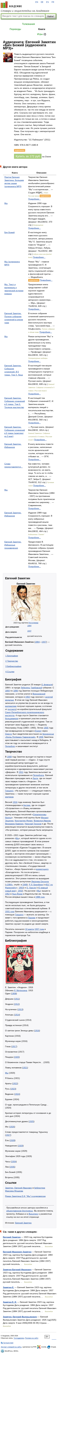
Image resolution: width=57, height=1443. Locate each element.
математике (11, 706)
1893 (7, 691)
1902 (27, 697)
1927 (8, 1135)
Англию (26, 805)
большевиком (11, 718)
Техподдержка (19, 1338)
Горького (9, 790)
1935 (12, 1167)
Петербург (10, 746)
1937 (29, 631)
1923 (13, 1089)
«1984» (9, 884)
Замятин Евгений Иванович (17, 1269)
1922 (15, 1083)
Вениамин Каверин (14, 824)
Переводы (15, 29)
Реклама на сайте (31, 1338)
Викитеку (33, 1214)
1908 (9, 757)
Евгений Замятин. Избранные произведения (12, 545)
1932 (20, 891)
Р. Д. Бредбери (36, 884)
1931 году (9, 911)
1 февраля (47, 684)
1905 (46, 728)
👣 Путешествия (7, 1343)
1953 (21, 887)
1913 (20, 1009)
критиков (9, 797)
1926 (12, 1127)
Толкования (28, 24)
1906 (41, 737)
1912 (16, 1004)
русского (12, 709)
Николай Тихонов (33, 824)
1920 (16, 1057)
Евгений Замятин (23, 1223)
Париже (31, 917)
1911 (21, 772)
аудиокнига (45, 196)
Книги (41, 29)
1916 (15, 802)
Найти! (50, 16)
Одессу (8, 734)
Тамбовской (36, 687)
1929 (20, 1145)
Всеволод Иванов (42, 820)
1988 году (40, 897)
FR (53, 2)
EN (36, 2)
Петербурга (38, 775)
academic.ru (11, 4)
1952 (7, 894)
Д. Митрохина (20, 990)
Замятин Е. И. (10, 1302)
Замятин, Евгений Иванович (18, 1188)
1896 (15, 691)
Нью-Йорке (17, 894)
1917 (14, 1046)
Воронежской (39, 694)
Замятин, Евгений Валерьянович (20, 1317)
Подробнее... (34, 199)
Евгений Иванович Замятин (17, 1252)
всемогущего (42, 869)
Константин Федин (24, 820)
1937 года (39, 929)
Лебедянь (25, 687)
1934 (13, 1161)
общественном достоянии (19, 1211)
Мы (6, 203)
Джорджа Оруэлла (40, 881)
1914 (17, 1014)
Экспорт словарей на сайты (11, 1347)
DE (42, 2)
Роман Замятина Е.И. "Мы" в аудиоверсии (25, 1196)
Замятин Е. (8, 1287)
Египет (38, 731)
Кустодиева (33, 623)
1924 (17, 1094)
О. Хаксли (31, 887)
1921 (25, 1067)
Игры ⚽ (41, 34)
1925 (31, 1121)
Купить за (28, 156)
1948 (24, 884)
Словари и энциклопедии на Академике (25, 10)
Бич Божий (9, 232)
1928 (12, 1140)
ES (47, 2)
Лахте (35, 778)
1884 (29, 626)
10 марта (29, 929)
